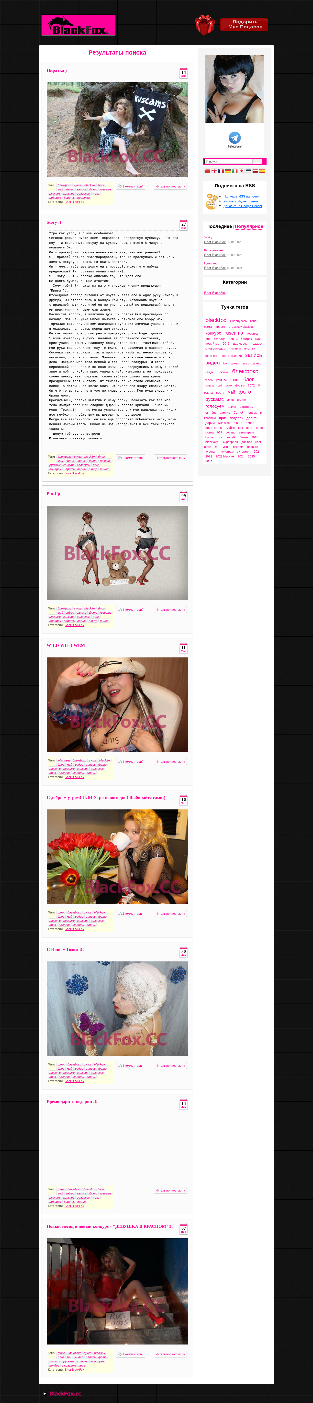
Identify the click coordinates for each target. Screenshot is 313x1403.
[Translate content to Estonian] (248, 170)
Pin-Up (53, 493)
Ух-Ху (208, 237)
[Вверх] (45, 1393)
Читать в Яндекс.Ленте (241, 201)
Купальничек (213, 250)
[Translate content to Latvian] (255, 170)
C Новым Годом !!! (65, 949)
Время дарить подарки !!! (72, 1101)
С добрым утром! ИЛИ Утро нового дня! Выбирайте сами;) (106, 797)
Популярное (249, 226)
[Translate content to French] (221, 170)
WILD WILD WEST (66, 645)
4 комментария (133, 1065)
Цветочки (211, 263)
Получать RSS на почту (241, 196)
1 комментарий (133, 186)
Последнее (219, 226)
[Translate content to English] (214, 170)
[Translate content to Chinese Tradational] (207, 170)
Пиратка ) (57, 70)
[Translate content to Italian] (235, 170)
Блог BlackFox (74, 201)
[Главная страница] (78, 25)
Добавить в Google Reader (243, 205)
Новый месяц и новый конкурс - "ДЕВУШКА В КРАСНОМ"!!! (110, 1226)
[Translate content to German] (228, 170)
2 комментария (133, 458)
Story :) (54, 222)
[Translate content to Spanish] (262, 170)
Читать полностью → (170, 186)
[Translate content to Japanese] (242, 170)
